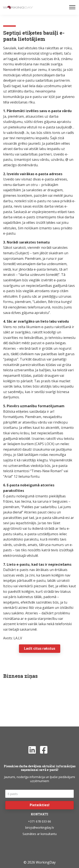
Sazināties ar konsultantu (40, 834)
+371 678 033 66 (39, 821)
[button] (39, 805)
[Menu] (72, 7)
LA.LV (17, 638)
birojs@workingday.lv (39, 827)
